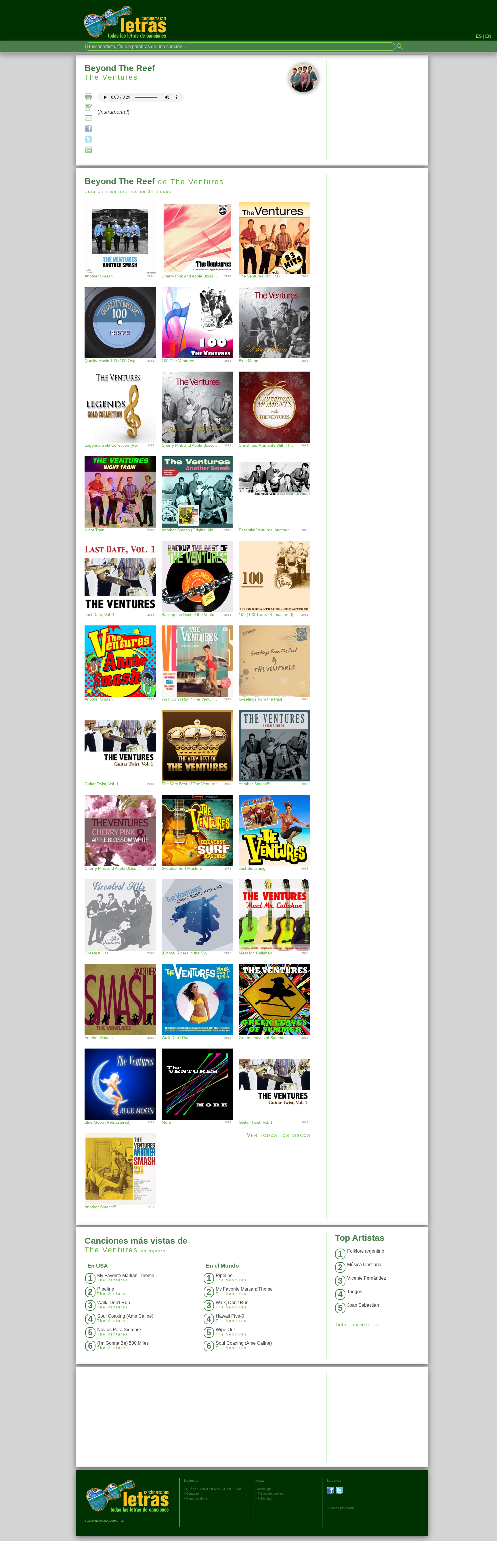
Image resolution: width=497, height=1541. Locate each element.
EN (488, 36)
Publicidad (264, 1498)
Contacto (192, 1493)
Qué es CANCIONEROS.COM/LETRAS (214, 1489)
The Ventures (111, 77)
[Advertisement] (377, 214)
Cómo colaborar (197, 1498)
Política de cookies (270, 1493)
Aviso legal (264, 1489)
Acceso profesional (341, 1508)
